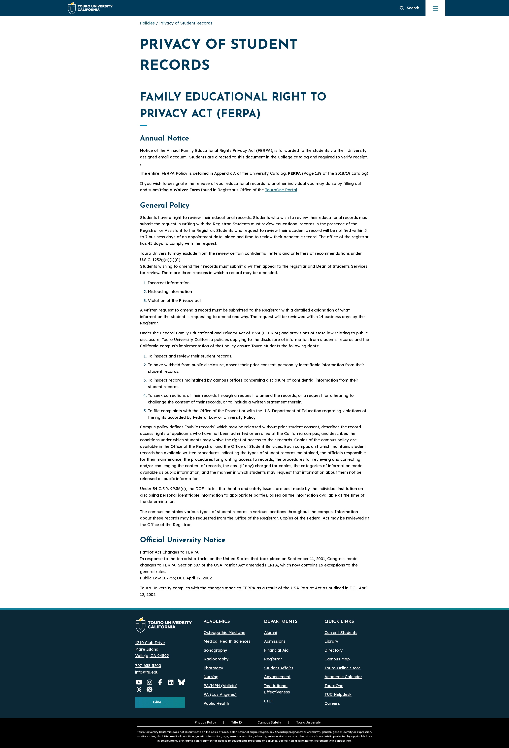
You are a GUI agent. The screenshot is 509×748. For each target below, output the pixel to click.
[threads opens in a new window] (139, 689)
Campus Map (337, 658)
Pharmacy (213, 667)
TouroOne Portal (281, 189)
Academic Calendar (343, 676)
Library (331, 641)
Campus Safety (269, 722)
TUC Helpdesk (338, 694)
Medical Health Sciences (227, 641)
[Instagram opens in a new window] (149, 682)
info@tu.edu (146, 672)
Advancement (277, 676)
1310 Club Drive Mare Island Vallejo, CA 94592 (152, 649)
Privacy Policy (205, 722)
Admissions (275, 641)
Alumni (270, 632)
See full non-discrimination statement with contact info (315, 740)
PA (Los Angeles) (220, 694)
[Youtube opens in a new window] (139, 682)
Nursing (211, 676)
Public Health (216, 703)
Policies (147, 23)
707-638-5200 (148, 665)
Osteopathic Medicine (224, 632)
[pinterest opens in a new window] (149, 689)
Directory (333, 650)
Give (157, 702)
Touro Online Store (342, 667)
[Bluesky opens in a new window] (181, 682)
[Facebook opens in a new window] (160, 682)
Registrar (273, 658)
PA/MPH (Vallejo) (220, 685)
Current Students (340, 632)
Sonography (215, 650)
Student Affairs (278, 667)
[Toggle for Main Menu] (435, 8)
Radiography (216, 658)
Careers (332, 703)
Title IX (232, 722)
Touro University (304, 722)
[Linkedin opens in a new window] (171, 682)
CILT (268, 700)
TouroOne (333, 685)
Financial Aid (276, 650)
